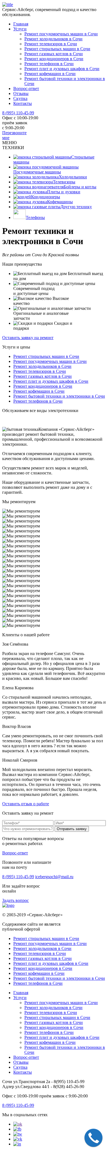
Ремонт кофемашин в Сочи (50, 73)
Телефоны (35, 217)
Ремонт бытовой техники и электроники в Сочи (59, 396)
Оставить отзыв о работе (25, 803)
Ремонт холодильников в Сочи (53, 38)
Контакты (22, 103)
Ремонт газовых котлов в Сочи (53, 53)
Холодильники (73, 177)
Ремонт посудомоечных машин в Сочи (61, 33)
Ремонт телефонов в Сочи (49, 63)
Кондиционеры (45, 196)
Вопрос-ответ (26, 88)
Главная (20, 24)
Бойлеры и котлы (80, 186)
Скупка (20, 98)
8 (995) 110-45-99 (18, 112)
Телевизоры (64, 181)
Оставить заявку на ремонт (27, 337)
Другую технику (76, 206)
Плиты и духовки (63, 191)
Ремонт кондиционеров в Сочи (53, 58)
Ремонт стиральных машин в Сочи (57, 48)
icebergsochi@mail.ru (54, 876)
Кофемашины (60, 201)
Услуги (20, 29)
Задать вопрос (15, 900)
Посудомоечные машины (37, 172)
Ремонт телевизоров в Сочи (50, 43)
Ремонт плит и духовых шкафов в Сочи (61, 68)
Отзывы (21, 93)
